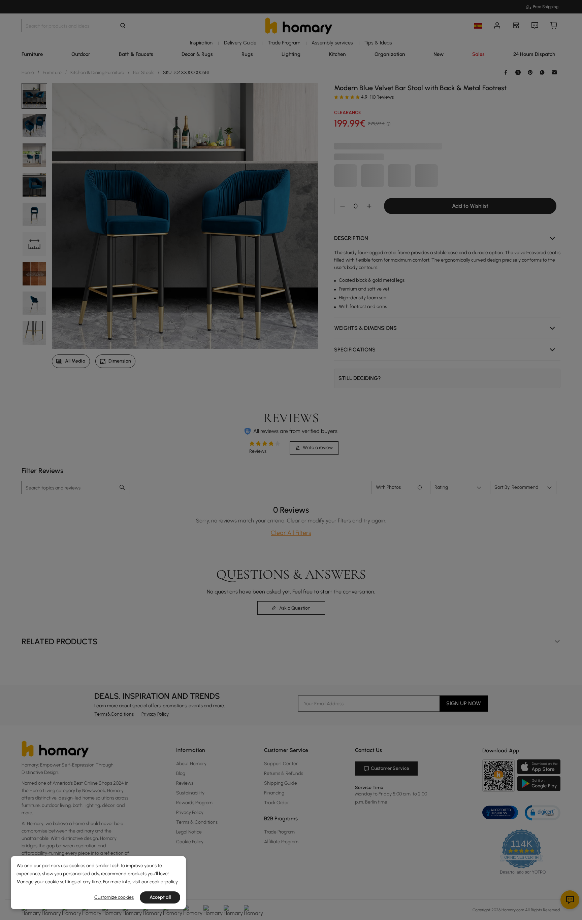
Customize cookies (114, 897)
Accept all (160, 897)
